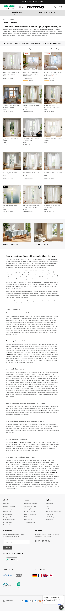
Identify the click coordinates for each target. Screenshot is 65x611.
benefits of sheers (19, 442)
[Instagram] (39, 541)
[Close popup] (61, 597)
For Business (49, 519)
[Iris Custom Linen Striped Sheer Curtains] (53, 127)
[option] (17, 234)
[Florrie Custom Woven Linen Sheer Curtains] (53, 194)
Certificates (7, 511)
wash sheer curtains (17, 369)
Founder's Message (9, 506)
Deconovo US (8, 601)
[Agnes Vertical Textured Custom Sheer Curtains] (12, 161)
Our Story (6, 503)
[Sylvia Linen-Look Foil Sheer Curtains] (12, 127)
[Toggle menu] (20, 7)
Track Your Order (29, 522)
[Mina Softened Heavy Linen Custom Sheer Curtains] (32, 194)
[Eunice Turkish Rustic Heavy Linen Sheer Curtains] (12, 61)
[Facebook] (36, 541)
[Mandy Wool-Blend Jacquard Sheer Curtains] (32, 127)
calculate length (11, 354)
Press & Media (7, 514)
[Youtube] (43, 541)
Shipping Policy (29, 509)
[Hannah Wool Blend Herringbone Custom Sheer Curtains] (53, 94)
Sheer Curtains (10, 19)
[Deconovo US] (35, 6)
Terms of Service (8, 525)
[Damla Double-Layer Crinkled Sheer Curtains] (32, 161)
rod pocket (41, 483)
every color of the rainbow (49, 472)
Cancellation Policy (30, 506)
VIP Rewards (49, 503)
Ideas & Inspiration (9, 519)
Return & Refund (29, 511)
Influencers (49, 514)
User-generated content (54, 511)
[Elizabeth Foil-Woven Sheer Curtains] (32, 94)
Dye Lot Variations (30, 514)
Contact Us (28, 519)
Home (4, 19)
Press (47, 506)
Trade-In (48, 509)
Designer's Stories (9, 517)
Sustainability (7, 509)
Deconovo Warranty (30, 503)
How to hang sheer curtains (15, 341)
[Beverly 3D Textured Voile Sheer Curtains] (53, 161)
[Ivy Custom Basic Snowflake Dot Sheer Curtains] (12, 94)
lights (41, 410)
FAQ (25, 517)
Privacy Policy (7, 522)
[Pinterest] (46, 541)
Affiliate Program (51, 517)
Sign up (8, 547)
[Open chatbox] (61, 607)
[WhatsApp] (49, 541)
